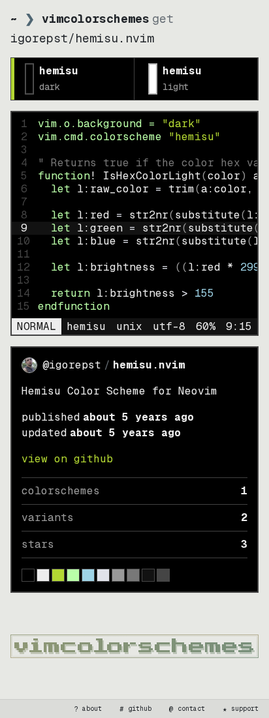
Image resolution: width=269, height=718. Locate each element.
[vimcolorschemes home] (134, 646)
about (88, 708)
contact (187, 708)
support (241, 708)
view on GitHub (67, 459)
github (135, 708)
